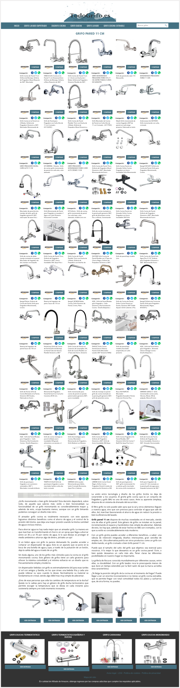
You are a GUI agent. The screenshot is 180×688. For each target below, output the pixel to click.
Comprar (35, 67)
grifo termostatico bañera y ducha (68, 636)
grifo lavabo (93, 25)
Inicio (16, 25)
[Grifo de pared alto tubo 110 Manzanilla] (126, 51)
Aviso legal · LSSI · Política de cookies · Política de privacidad (134, 673)
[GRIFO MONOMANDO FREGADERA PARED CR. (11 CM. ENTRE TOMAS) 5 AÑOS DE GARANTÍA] (102, 51)
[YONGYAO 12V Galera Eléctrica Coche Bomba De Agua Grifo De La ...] (78, 604)
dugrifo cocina (59, 25)
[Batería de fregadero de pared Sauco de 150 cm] (30, 322)
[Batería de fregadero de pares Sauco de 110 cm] (54, 277)
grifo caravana (112, 635)
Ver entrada (30, 620)
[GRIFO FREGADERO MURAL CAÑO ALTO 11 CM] (30, 141)
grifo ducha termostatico (25, 635)
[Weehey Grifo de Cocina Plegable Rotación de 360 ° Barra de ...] (126, 604)
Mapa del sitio (90, 677)
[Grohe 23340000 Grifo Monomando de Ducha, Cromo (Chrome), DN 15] (54, 604)
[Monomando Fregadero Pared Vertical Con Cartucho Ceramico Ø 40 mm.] (54, 367)
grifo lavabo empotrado (35, 25)
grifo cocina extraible (114, 25)
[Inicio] (90, 20)
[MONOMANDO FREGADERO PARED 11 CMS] (150, 51)
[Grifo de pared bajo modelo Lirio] (126, 232)
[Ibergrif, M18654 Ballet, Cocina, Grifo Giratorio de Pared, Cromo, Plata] (78, 277)
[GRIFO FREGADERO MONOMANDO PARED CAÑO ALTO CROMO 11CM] (78, 141)
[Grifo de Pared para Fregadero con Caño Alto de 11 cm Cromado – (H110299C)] (54, 96)
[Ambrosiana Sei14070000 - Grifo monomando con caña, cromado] (150, 96)
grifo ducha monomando (155, 635)
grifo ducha (76, 25)
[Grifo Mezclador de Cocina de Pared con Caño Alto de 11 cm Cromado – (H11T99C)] (102, 96)
